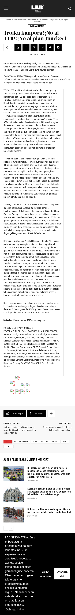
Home (8, 20)
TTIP (65, 442)
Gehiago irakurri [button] (15, 609)
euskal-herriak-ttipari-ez (46, 442)
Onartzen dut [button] (62, 573)
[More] (51, 413)
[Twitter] (34, 47)
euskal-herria (21, 442)
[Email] (42, 47)
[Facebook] (25, 47)
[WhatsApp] (17, 47)
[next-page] (11, 528)
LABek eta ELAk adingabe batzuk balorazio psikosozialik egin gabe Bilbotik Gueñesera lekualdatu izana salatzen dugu (49, 491)
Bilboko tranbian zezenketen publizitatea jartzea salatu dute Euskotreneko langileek (49, 510)
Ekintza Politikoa (20, 20)
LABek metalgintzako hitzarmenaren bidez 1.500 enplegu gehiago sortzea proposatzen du (19, 430)
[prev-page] (5, 528)
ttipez (8, 446)
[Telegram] (58, 47)
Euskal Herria (33, 20)
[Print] (50, 47)
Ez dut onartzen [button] (45, 573)
